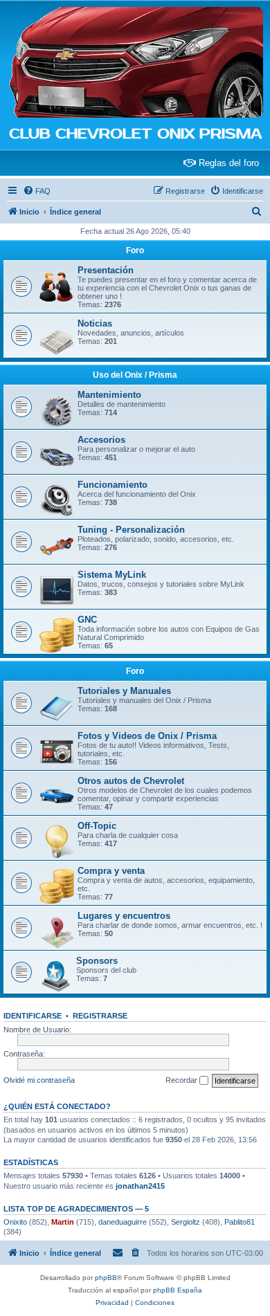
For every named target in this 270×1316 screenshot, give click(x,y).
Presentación (106, 270)
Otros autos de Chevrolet (131, 781)
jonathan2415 (140, 1186)
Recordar (182, 1080)
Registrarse (100, 1016)
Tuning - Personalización (131, 529)
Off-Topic (97, 826)
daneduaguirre (122, 1222)
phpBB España (177, 1290)
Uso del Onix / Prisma (135, 375)
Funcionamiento (112, 484)
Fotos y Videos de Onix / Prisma (147, 736)
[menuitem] (37, 191)
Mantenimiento (109, 395)
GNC (87, 619)
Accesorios (101, 440)
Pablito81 (239, 1222)
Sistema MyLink (112, 574)
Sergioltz (185, 1222)
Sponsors (97, 961)
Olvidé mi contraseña (39, 1080)
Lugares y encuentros (124, 916)
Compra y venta (111, 871)
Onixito (15, 1222)
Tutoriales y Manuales (124, 691)
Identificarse (32, 1016)
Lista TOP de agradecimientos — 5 (76, 1209)
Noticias (95, 323)
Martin (62, 1222)
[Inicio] (135, 62)
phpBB (106, 1277)
